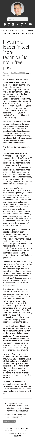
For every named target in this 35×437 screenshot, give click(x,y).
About (24, 30)
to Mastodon (21, 410)
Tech (7, 30)
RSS (31, 33)
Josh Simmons (21, 79)
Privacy (9, 33)
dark (12, 433)
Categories (16, 33)
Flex (19, 431)
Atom (28, 33)
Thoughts (17, 30)
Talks (11, 30)
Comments (30, 30)
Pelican (12, 431)
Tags (22, 33)
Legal (4, 33)
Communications (9, 421)
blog (27, 73)
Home (3, 30)
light (16, 433)
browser (20, 433)
